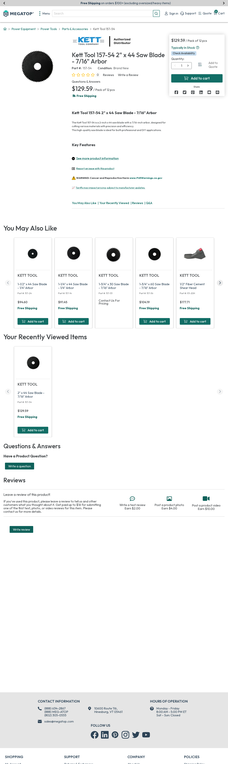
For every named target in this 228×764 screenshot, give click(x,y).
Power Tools (48, 29)
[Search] (156, 13)
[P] (217, 92)
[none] (44, 13)
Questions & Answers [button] (86, 81)
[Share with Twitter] (184, 92)
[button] (197, 47)
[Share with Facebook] (176, 92)
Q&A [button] (149, 203)
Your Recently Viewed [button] (114, 203)
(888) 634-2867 (55, 708)
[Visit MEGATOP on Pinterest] (115, 734)
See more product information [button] (97, 158)
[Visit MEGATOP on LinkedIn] (105, 735)
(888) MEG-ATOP (56, 712)
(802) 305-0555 (55, 715)
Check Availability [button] (184, 53)
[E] (209, 92)
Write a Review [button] (128, 74)
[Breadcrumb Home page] (5, 29)
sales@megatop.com (59, 721)
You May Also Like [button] (84, 203)
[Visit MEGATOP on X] (136, 735)
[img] (130, 41)
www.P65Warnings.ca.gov (146, 177)
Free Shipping (27, 308)
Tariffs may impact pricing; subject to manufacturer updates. (110, 187)
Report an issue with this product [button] (95, 168)
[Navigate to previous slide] (4, 3)
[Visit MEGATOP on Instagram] (125, 735)
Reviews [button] (108, 74)
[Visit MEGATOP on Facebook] (94, 735)
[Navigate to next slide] (223, 3)
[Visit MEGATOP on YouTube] (146, 735)
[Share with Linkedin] (201, 92)
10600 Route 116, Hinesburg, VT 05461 (108, 710)
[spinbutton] (181, 65)
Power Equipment (23, 29)
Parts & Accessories (75, 29)
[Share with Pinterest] (192, 92)
